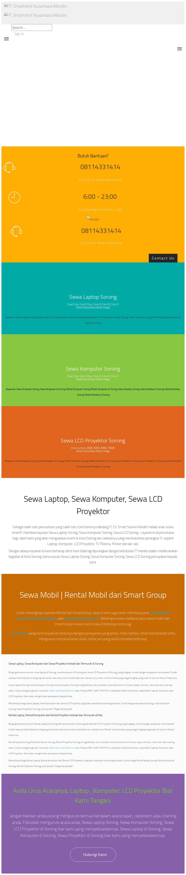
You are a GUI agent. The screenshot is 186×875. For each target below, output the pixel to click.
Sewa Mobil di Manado (40, 618)
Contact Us (163, 258)
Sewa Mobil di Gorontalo (82, 618)
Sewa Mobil (19, 633)
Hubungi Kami (94, 854)
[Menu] (179, 48)
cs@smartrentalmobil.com (61, 690)
